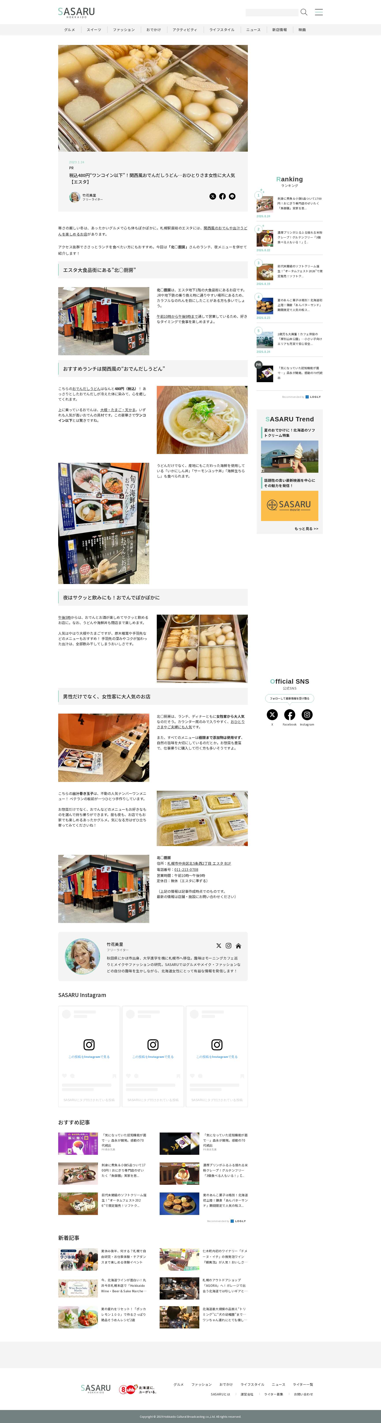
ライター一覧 (303, 1384)
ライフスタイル (253, 1384)
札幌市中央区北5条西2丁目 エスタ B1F (199, 863)
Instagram (307, 724)
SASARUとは (220, 1394)
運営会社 (247, 1394)
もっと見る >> (306, 528)
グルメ (179, 1384)
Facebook (290, 724)
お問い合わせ (303, 1394)
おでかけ (226, 1384)
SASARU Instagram (82, 995)
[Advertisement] (290, 72)
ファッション (201, 1384)
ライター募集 (273, 1394)
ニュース (278, 1384)
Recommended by (218, 1221)
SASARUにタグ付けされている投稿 (89, 1100)
